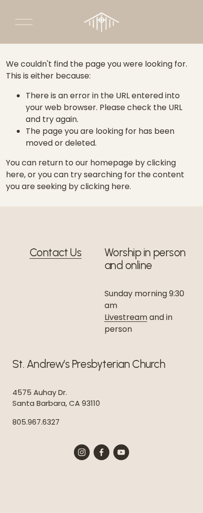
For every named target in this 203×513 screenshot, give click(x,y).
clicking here (105, 186)
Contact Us (56, 252)
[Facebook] (101, 452)
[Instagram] (82, 452)
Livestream (125, 317)
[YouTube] (121, 452)
